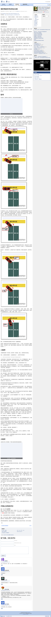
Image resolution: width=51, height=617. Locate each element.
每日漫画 (35, 23)
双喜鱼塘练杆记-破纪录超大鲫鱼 (38, 38)
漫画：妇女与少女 (19, 531)
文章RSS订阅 (9, 616)
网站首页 (3, 4)
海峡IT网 (6, 604)
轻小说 (35, 25)
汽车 (5, 534)
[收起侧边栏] (32, 305)
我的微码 (2, 5)
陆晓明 (9, 534)
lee (5, 579)
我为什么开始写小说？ (37, 45)
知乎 (41, 12)
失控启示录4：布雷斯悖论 (5, 532)
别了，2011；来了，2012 (20, 530)
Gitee (48, 12)
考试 (7, 534)
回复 (2, 565)
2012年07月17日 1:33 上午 (5, 590)
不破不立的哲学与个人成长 (38, 50)
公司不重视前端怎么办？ (37, 44)
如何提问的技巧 (36, 43)
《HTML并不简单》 (44, 9)
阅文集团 (42, 7)
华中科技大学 (45, 7)
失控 (35, 18)
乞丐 (30, 525)
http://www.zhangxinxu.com (13, 13)
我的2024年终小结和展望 (37, 32)
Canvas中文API (27, 5)
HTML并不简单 (23, 5)
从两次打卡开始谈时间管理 (38, 33)
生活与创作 (17, 4)
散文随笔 (35, 22)
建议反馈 (5, 5)
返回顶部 (47, 616)
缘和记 (35, 39)
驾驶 (12, 534)
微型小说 (35, 21)
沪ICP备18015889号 (25, 614)
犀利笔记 (6, 589)
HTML (13, 5)
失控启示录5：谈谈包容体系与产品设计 (39, 53)
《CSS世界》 (43, 8)
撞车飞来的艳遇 (4, 531)
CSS (7, 5)
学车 (4, 534)
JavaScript (10, 5)
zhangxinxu (4, 13)
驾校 (11, 534)
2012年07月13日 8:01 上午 (5, 605)
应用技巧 (35, 20)
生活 (15, 5)
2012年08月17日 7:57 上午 (5, 571)
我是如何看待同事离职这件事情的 (39, 40)
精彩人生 (18, 11)
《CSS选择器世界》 (47, 8)
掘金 (40, 12)
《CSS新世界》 (40, 9)
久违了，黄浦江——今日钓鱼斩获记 (39, 46)
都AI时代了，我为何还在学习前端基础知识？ (40, 31)
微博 (38, 12)
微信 (36, 12)
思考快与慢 (36, 19)
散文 (16, 5)
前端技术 (10, 4)
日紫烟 (19, 5)
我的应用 (3, 616)
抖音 (44, 12)
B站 (46, 12)
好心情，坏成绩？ (4, 530)
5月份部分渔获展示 (4, 525)
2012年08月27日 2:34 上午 (5, 562)
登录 (42, 616)
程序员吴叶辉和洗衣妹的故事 (38, 51)
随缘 (5, 560)
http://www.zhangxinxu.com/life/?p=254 (12, 14)
